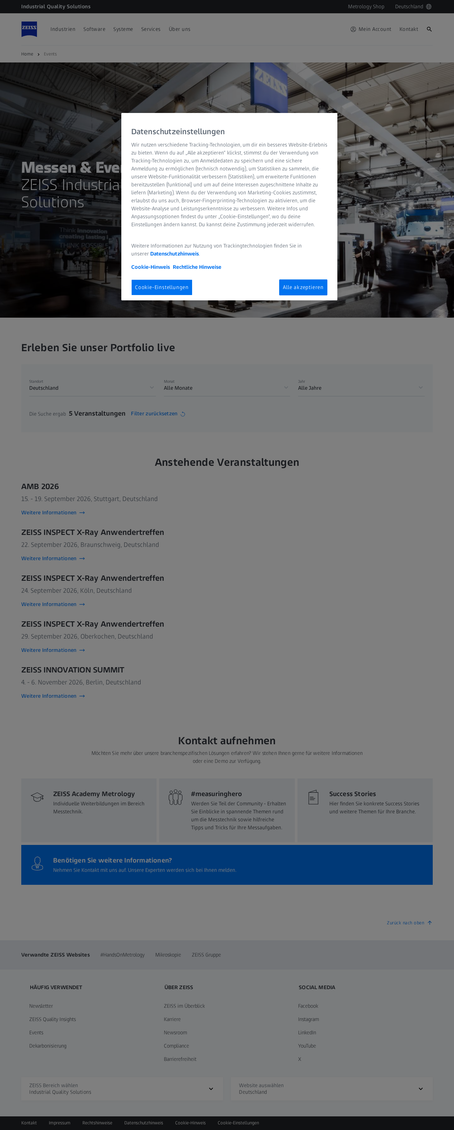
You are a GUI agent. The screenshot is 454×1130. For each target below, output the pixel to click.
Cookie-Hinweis (150, 267)
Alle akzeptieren (303, 287)
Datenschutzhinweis (174, 254)
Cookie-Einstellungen (162, 287)
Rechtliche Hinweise (197, 267)
